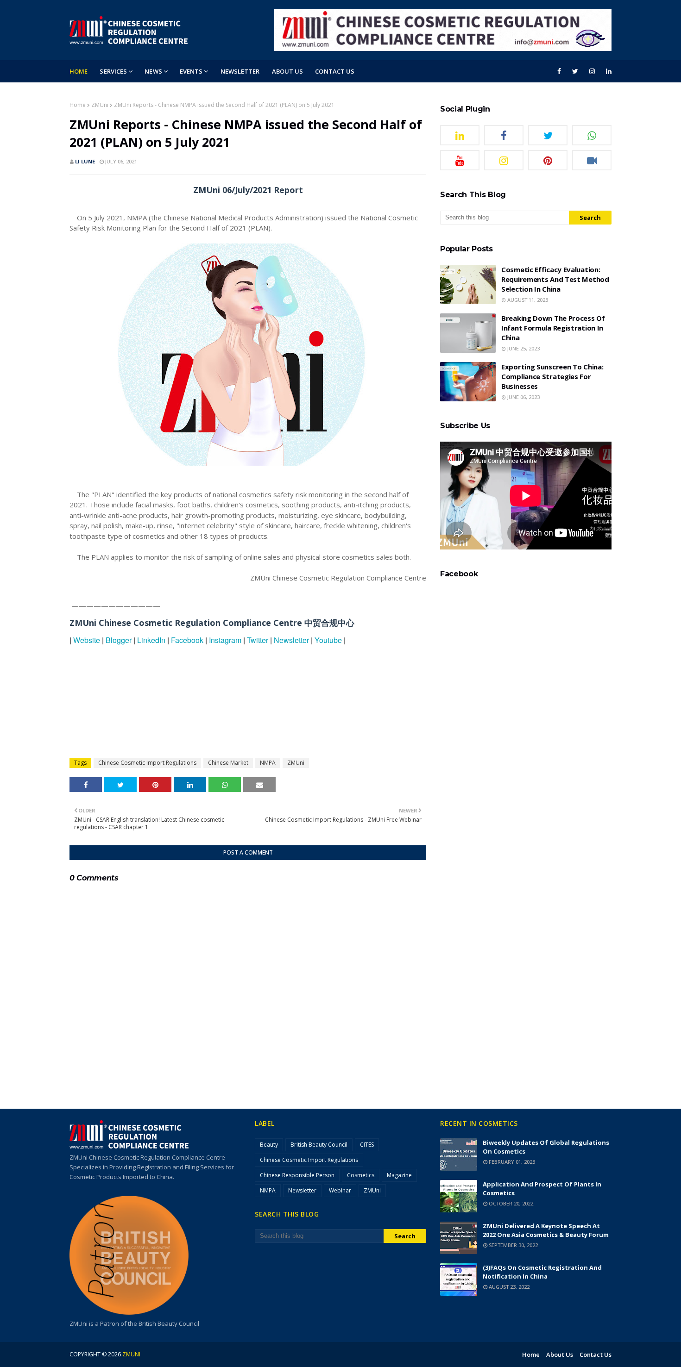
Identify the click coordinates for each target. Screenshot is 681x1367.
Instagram (225, 640)
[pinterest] (548, 160)
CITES (367, 1145)
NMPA (268, 763)
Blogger (119, 640)
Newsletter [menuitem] (240, 71)
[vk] (592, 160)
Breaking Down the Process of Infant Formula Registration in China (553, 327)
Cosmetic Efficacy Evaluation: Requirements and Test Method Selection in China (555, 279)
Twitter (257, 640)
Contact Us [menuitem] (334, 71)
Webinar (340, 1190)
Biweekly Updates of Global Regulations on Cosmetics (546, 1146)
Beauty (269, 1145)
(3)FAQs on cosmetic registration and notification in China (542, 1271)
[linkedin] (607, 71)
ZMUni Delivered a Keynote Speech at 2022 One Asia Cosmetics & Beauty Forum (546, 1230)
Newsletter (291, 640)
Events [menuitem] (191, 71)
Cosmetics (360, 1175)
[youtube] (459, 160)
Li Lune (85, 161)
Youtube (328, 640)
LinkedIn (151, 640)
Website (86, 640)
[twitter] (575, 71)
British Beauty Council (318, 1145)
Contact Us (596, 1354)
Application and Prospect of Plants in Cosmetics (542, 1188)
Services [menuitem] (113, 71)
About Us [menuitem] (287, 71)
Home (77, 105)
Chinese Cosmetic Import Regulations (147, 763)
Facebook (187, 640)
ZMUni (99, 105)
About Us (559, 1354)
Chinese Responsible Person (297, 1175)
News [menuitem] (153, 71)
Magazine (399, 1175)
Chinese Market (228, 763)
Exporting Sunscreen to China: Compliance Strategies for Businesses (552, 376)
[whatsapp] (592, 135)
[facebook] (559, 71)
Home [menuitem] (78, 71)
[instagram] (592, 71)
